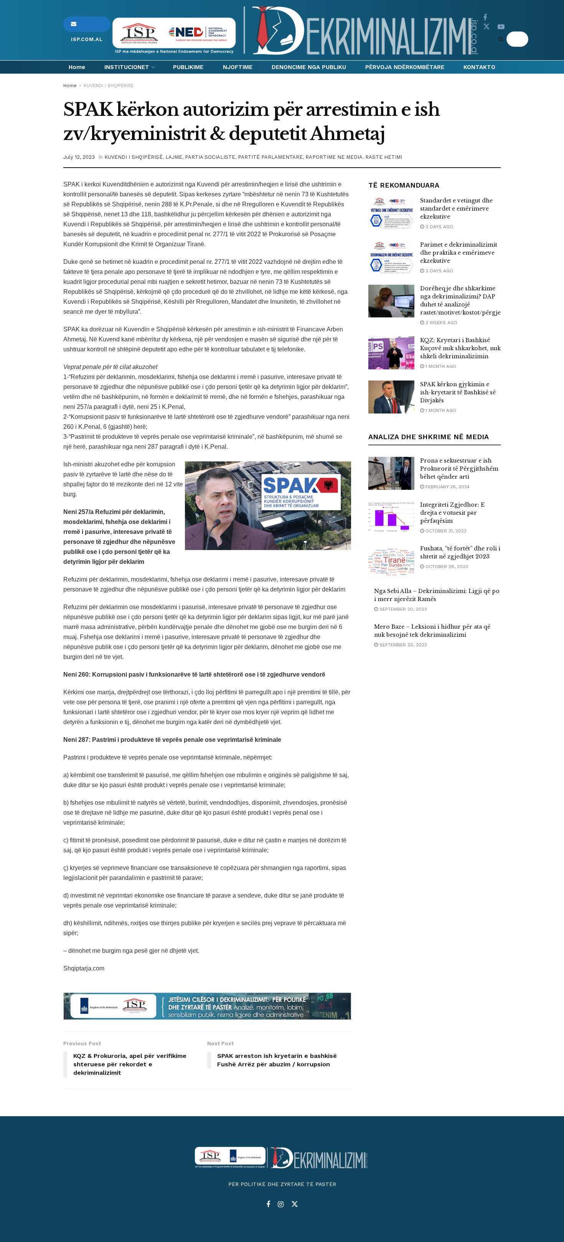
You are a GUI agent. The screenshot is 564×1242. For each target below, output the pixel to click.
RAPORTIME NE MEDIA (334, 157)
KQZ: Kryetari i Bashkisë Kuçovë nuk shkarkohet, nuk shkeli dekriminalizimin (460, 348)
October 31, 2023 (445, 531)
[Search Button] (502, 39)
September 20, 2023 (402, 609)
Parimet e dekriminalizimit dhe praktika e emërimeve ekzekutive (458, 252)
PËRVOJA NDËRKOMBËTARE (404, 67)
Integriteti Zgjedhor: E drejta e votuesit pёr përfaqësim (452, 512)
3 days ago (438, 226)
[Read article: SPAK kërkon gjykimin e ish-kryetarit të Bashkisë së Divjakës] (391, 397)
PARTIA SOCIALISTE (210, 157)
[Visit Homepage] (296, 30)
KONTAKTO (479, 67)
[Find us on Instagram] (281, 1204)
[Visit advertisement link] (207, 1006)
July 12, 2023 (79, 157)
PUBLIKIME (188, 67)
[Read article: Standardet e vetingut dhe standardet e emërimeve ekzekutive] (391, 213)
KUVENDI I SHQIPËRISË (109, 85)
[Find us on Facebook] (485, 17)
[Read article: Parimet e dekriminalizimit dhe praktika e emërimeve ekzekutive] (391, 257)
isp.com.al (86, 24)
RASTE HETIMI (383, 157)
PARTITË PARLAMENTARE (270, 157)
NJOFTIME (237, 67)
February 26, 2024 (447, 486)
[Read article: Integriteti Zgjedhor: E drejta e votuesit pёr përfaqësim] (391, 517)
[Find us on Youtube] (501, 27)
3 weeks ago (440, 322)
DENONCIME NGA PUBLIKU (309, 67)
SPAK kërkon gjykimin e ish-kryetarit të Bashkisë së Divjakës (458, 392)
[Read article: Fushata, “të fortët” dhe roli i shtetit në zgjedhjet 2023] (391, 561)
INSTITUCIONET (126, 67)
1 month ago (440, 366)
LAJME (173, 157)
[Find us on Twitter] (486, 26)
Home (77, 67)
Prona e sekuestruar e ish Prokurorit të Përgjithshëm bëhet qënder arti (459, 468)
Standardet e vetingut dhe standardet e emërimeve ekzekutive (456, 208)
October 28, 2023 (446, 566)
